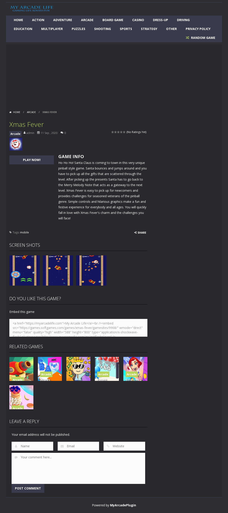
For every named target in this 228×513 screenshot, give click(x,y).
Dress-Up (160, 20)
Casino (138, 20)
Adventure (62, 20)
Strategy (149, 29)
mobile (24, 232)
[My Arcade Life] (31, 8)
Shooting (102, 29)
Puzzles (78, 29)
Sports (126, 29)
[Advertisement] (114, 75)
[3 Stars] (118, 132)
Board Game (112, 20)
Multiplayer (52, 29)
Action (38, 20)
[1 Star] (112, 132)
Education (23, 29)
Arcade (87, 20)
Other (171, 29)
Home (18, 20)
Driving (183, 20)
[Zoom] (24, 270)
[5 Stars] (124, 132)
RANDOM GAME (202, 38)
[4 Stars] (121, 132)
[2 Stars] (115, 132)
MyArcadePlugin (123, 505)
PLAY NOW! (32, 160)
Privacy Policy (198, 29)
